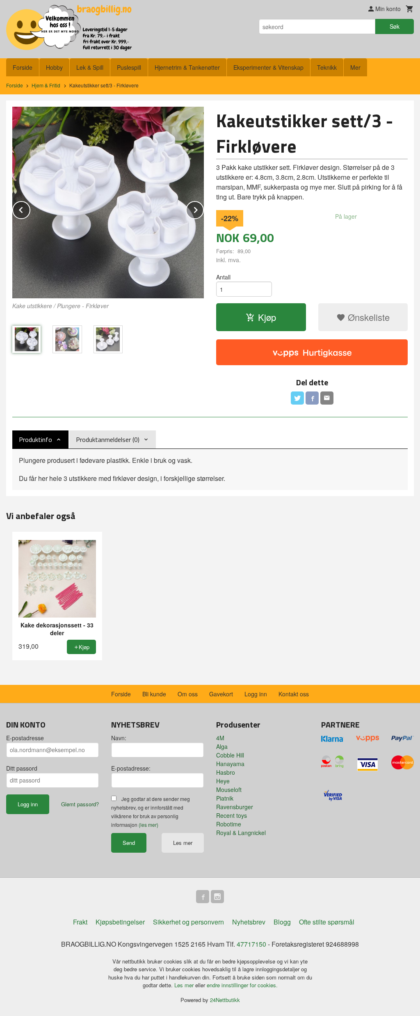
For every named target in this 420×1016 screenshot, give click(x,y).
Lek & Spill (89, 67)
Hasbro (225, 772)
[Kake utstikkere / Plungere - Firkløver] (108, 202)
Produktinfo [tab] (35, 439)
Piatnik (224, 798)
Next (203, 208)
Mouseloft (229, 789)
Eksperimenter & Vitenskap (268, 67)
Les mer (182, 843)
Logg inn (255, 694)
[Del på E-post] (326, 398)
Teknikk (327, 67)
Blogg (282, 922)
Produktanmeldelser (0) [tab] (107, 439)
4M (220, 738)
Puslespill (129, 67)
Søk (394, 26)
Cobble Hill (230, 755)
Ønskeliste (367, 317)
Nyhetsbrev (248, 922)
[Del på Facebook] (312, 398)
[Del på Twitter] (297, 398)
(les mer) (148, 824)
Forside (22, 67)
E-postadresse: (131, 768)
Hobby (54, 67)
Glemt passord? (80, 804)
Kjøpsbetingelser (120, 922)
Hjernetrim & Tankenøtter (187, 67)
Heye (223, 781)
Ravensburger (234, 807)
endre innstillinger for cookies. (242, 985)
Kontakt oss (293, 694)
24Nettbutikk (225, 1000)
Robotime (228, 824)
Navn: (118, 738)
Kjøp (267, 317)
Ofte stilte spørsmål (326, 922)
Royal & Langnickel (241, 832)
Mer (355, 67)
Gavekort (221, 694)
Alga (222, 746)
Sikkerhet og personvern (188, 922)
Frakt (80, 922)
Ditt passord (21, 768)
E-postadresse (25, 738)
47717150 (251, 944)
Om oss (188, 694)
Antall (223, 277)
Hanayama (230, 764)
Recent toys (231, 815)
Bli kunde (154, 694)
